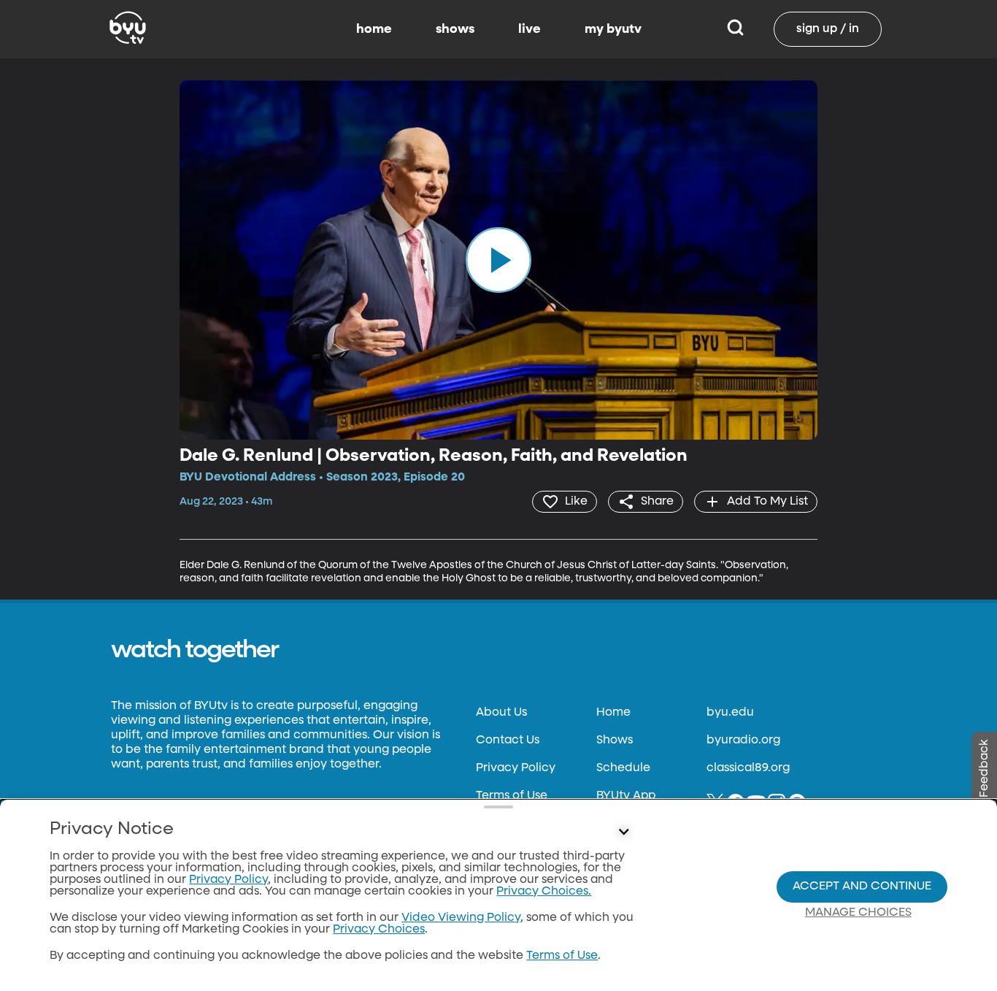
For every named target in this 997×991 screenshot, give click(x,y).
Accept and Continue (862, 886)
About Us (501, 713)
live (529, 29)
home (374, 29)
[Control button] (624, 832)
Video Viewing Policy (460, 918)
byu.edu (730, 713)
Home (613, 713)
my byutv (613, 29)
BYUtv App (625, 796)
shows (455, 29)
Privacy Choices (379, 929)
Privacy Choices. (543, 892)
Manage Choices (858, 913)
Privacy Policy (515, 768)
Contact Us (507, 740)
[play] (498, 260)
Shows (614, 740)
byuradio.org (743, 740)
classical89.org (748, 768)
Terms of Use (511, 796)
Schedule (623, 768)
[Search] (735, 29)
